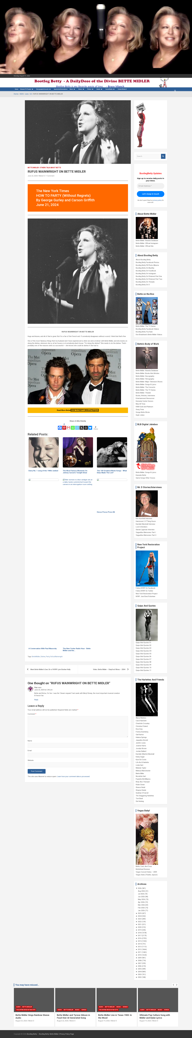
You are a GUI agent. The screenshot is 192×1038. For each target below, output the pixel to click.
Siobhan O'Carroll (142, 793)
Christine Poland (142, 726)
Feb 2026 (141, 908)
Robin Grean (140, 785)
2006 (139, 966)
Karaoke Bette (141, 475)
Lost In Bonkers (141, 527)
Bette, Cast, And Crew (144, 866)
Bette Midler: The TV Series (146, 326)
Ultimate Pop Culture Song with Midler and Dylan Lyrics (113, 1016)
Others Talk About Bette (50, 167)
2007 (139, 963)
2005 (139, 969)
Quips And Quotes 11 (143, 670)
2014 (139, 944)
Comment (32, 714)
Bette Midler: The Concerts (145, 387)
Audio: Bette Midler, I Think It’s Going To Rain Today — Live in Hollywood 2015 (157, 1018)
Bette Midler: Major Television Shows (149, 382)
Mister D (42, 176)
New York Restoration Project (146, 594)
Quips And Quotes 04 (143, 651)
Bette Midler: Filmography (145, 379)
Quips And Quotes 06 (143, 656)
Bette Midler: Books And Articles (147, 373)
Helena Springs (141, 737)
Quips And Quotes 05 (143, 654)
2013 (139, 947)
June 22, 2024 (33, 176)
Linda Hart (139, 765)
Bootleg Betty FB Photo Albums (147, 265)
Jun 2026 (141, 897)
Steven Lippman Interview (145, 530)
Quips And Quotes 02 (143, 645)
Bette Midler (33, 167)
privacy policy (157, 200)
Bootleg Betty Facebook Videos (147, 329)
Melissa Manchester (143, 771)
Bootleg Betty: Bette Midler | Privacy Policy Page (56, 1034)
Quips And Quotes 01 (143, 643)
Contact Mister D (122, 89)
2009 (139, 958)
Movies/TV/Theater (25, 89)
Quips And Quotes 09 (143, 665)
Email (30, 751)
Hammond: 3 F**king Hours (146, 521)
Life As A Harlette (142, 762)
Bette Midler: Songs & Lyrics (146, 384)
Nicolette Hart (141, 776)
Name (30, 741)
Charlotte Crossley (142, 723)
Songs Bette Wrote (143, 412)
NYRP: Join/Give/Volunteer (145, 596)
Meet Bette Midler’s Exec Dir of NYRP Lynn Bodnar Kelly (50, 669)
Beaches (149, 1007)
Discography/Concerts (42, 89)
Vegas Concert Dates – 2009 (146, 872)
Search (163, 156)
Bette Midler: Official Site (144, 246)
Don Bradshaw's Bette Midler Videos (149, 335)
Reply (36, 700)
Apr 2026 (141, 902)
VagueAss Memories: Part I (146, 532)
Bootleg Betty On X (143, 285)
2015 (139, 941)
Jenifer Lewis (141, 743)
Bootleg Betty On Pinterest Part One (149, 276)
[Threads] (86, 426)
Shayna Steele (141, 790)
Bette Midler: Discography (145, 376)
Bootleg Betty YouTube (144, 332)
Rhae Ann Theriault (143, 782)
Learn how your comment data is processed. (73, 776)
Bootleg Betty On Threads (145, 282)
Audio (18, 1010)
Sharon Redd (140, 787)
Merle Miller (140, 773)
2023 (139, 919)
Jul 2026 (141, 894)
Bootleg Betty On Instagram (146, 274)
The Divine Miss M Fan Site (67, 1010)
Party (48, 656)
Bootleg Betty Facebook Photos (147, 262)
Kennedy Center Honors (144, 401)
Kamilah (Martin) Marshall (145, 754)
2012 (139, 949)
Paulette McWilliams (143, 779)
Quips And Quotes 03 (143, 648)
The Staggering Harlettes (145, 796)
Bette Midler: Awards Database (147, 241)
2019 (139, 930)
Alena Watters (141, 718)
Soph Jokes (140, 415)
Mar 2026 (141, 905)
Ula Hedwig (140, 801)
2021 (139, 924)
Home (16, 89)
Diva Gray (139, 729)
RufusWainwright (56, 656)
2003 (139, 974)
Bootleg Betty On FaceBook (146, 271)
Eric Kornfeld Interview (144, 518)
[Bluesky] (90, 426)
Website (31, 760)
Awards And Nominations (60, 89)
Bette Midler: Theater (143, 393)
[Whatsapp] (73, 426)
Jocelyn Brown (141, 748)
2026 (139, 888)
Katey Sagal (140, 757)
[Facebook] (60, 426)
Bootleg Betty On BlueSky (145, 268)
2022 (139, 922)
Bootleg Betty (32, 1034)
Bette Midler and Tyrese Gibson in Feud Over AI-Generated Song (32, 1016)
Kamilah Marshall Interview (145, 524)
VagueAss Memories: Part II (146, 535)
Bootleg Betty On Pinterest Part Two (149, 279)
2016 (139, 938)
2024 (139, 916)
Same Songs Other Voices (145, 478)
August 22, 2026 (21, 1021)
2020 (139, 927)
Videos (80, 89)
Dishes (43, 656)
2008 (139, 961)
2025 (139, 913)
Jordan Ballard (141, 751)
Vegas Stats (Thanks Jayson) (146, 875)
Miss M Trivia (140, 404)
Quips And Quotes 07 (143, 659)
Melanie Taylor (141, 768)
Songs (42, 1010)
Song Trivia (140, 409)
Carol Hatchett (141, 721)
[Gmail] (68, 426)
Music (71, 89)
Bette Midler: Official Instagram (147, 243)
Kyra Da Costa (141, 760)
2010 (139, 955)
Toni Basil (139, 798)
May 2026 (141, 899)
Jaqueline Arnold (142, 740)
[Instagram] (77, 426)
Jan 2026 (141, 911)
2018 (139, 933)
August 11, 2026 (145, 1023)
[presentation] (173, 984)
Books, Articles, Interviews (145, 396)
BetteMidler (36, 656)
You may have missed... (27, 985)
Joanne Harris (141, 746)
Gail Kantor (140, 735)
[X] (81, 426)
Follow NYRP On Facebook (145, 588)
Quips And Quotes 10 (143, 668)
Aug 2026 (141, 891)
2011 (139, 952)
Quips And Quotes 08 (143, 662)
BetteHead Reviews (143, 869)
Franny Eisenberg (142, 732)
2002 (139, 977)
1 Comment (50, 176)
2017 (139, 936)
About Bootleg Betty (143, 260)
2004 (139, 972)
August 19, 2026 (62, 1021)
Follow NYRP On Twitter (144, 591)
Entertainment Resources (145, 398)
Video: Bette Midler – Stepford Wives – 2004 (109, 669)
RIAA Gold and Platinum (144, 407)
